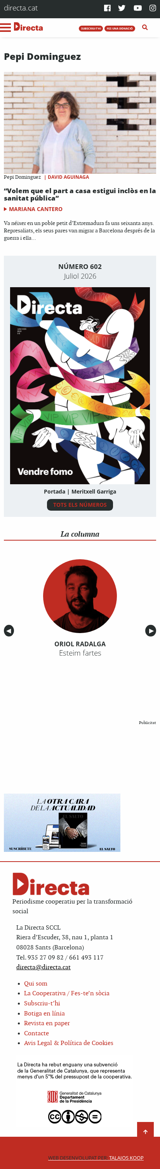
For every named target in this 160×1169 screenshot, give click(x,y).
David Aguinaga (68, 177)
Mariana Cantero (36, 209)
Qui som (35, 984)
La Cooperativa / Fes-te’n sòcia (67, 993)
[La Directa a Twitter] (121, 8)
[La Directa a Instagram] (153, 8)
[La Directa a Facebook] (107, 8)
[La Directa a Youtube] (138, 8)
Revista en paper (47, 1023)
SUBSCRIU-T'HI (91, 28)
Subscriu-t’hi (42, 1003)
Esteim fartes (80, 653)
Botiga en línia (44, 1013)
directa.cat (21, 7)
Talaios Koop (96, 1157)
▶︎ (152, 630)
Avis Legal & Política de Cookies (68, 1043)
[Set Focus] (145, 27)
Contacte (36, 1033)
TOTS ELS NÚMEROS (80, 504)
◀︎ (10, 630)
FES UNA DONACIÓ (120, 28)
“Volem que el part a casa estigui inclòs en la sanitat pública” (80, 194)
